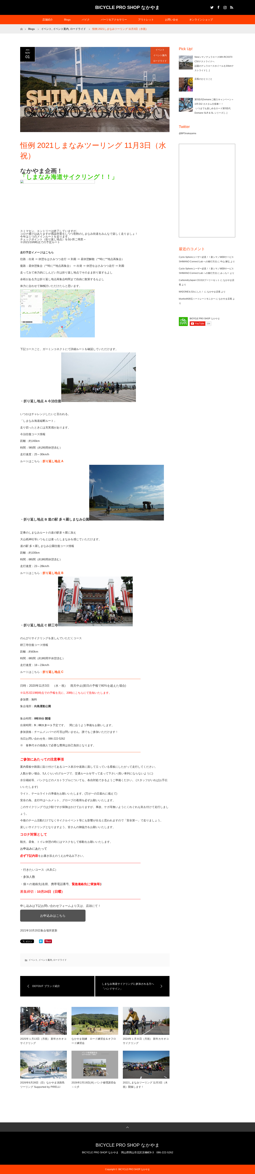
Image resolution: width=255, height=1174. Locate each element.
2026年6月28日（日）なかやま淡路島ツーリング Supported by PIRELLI (42, 1084)
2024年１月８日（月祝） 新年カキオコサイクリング (146, 1040)
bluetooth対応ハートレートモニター (197, 299)
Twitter (211, 7)
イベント (160, 49)
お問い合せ (171, 19)
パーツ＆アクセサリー (114, 19)
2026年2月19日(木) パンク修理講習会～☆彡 (93, 1084)
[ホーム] (21, 25)
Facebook (218, 7)
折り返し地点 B (53, 573)
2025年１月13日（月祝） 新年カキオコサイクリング (43, 1040)
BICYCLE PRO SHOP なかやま (127, 7)
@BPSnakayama (187, 133)
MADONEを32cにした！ (191, 291)
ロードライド (160, 61)
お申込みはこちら (53, 915)
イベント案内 (160, 55)
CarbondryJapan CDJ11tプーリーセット (199, 280)
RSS (231, 7)
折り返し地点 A (53, 461)
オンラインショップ (201, 19)
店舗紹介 (47, 19)
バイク (86, 19)
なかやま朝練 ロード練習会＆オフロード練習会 (93, 1040)
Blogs (67, 19)
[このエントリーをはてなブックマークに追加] (41, 942)
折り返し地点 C (53, 671)
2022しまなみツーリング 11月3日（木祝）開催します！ (145, 1084)
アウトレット (146, 19)
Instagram (224, 7)
